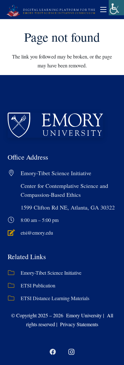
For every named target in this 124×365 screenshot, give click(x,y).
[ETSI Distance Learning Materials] (14, 298)
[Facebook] (53, 352)
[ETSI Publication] (14, 285)
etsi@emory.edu (37, 232)
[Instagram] (71, 352)
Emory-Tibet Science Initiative (51, 272)
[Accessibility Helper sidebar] (116, 7)
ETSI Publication (38, 285)
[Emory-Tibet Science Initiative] (14, 273)
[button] (103, 9)
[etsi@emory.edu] (14, 233)
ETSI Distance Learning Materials (55, 298)
